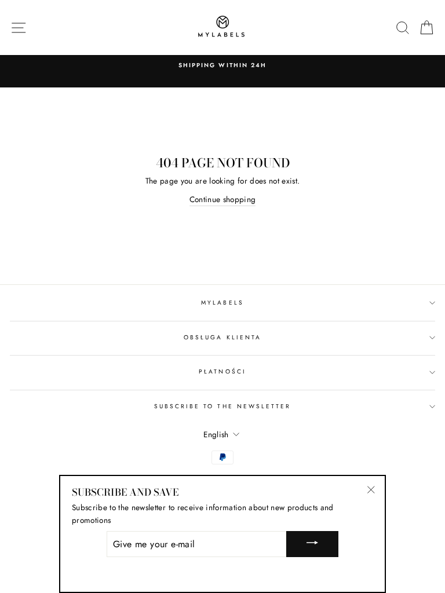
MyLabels (222, 302)
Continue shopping (222, 199)
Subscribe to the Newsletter (222, 406)
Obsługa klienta (222, 337)
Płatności (222, 371)
